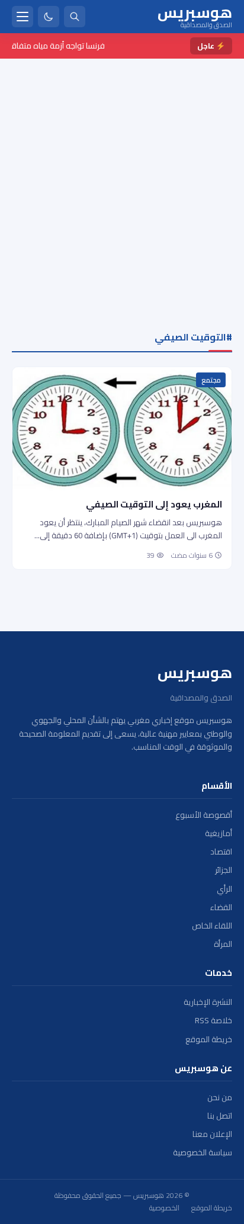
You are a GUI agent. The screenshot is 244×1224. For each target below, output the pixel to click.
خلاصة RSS (213, 1020)
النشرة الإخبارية (208, 1002)
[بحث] (74, 16)
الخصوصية (164, 1208)
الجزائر (223, 870)
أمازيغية (218, 833)
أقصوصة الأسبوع (203, 815)
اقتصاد (221, 852)
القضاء (221, 907)
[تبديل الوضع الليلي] (48, 16)
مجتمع (211, 380)
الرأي (224, 889)
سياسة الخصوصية (202, 1152)
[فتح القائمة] (22, 16)
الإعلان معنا (212, 1134)
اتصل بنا (219, 1116)
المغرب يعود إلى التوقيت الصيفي (154, 504)
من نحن (219, 1097)
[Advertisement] (122, 187)
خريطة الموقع (208, 1039)
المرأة (223, 944)
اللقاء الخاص (212, 926)
